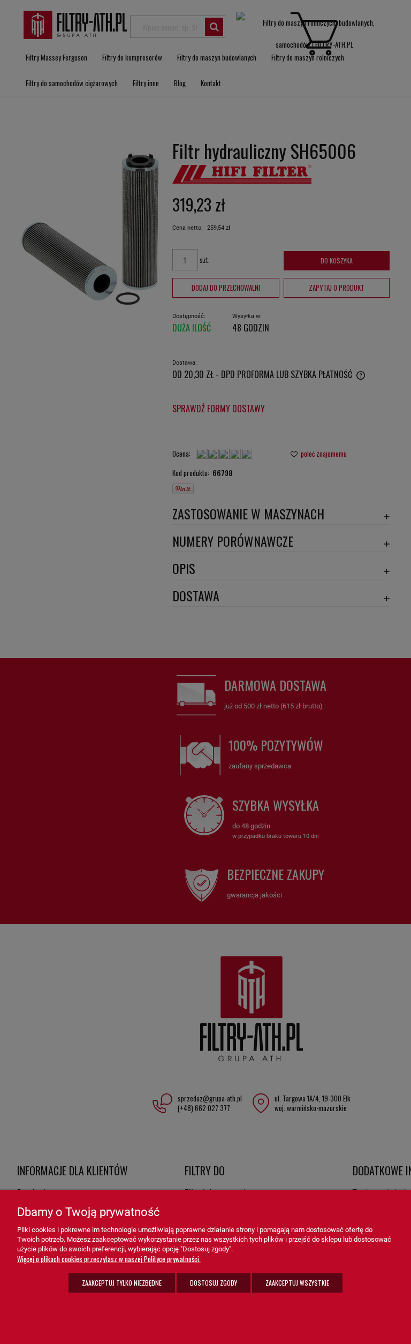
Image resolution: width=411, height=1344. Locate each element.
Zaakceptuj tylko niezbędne (122, 1282)
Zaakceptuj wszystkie (297, 1282)
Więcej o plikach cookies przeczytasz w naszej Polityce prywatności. (109, 1259)
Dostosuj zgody (213, 1282)
